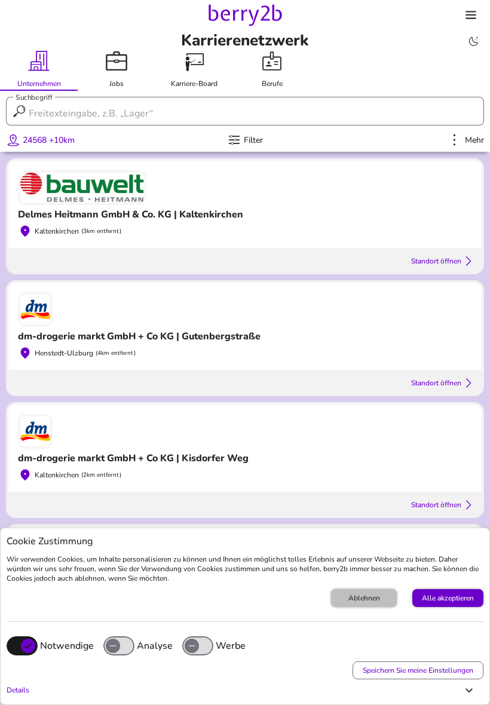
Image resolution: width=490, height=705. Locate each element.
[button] (242, 690)
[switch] (118, 645)
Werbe (231, 645)
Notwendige (67, 645)
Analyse (155, 645)
